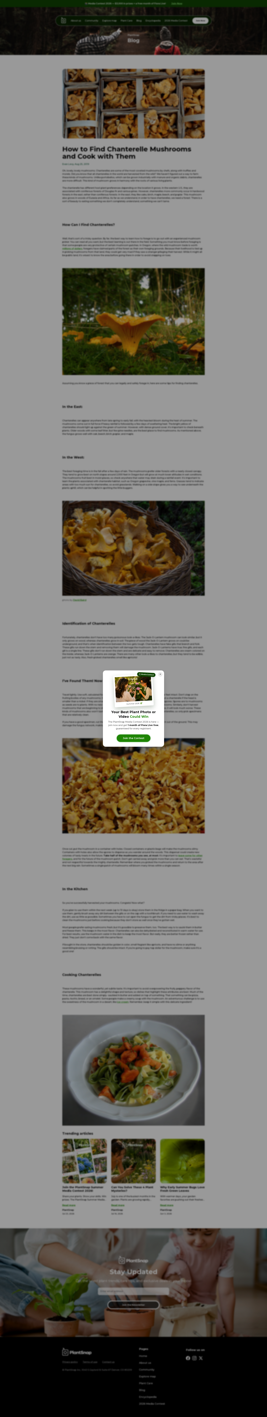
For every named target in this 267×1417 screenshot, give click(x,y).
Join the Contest (133, 738)
